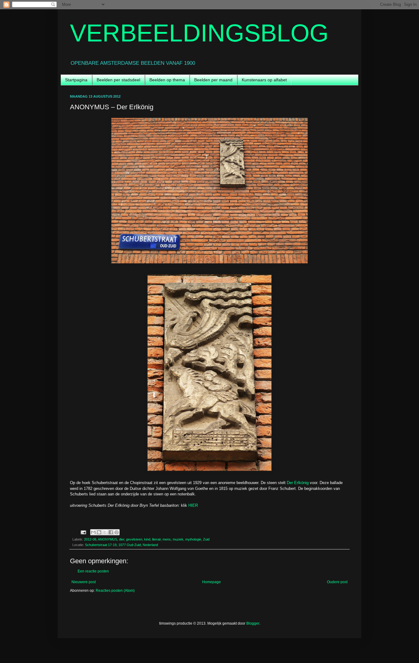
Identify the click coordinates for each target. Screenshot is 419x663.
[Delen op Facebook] (111, 532)
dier (121, 539)
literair (156, 539)
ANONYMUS (107, 539)
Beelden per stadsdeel (118, 79)
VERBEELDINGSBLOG (199, 33)
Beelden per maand (213, 79)
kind (147, 539)
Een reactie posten (93, 571)
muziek (178, 539)
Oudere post (337, 582)
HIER (193, 505)
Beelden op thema (167, 79)
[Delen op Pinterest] (116, 532)
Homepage (211, 582)
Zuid (206, 539)
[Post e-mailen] (83, 532)
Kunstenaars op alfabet (264, 79)
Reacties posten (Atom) (115, 590)
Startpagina (76, 79)
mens (167, 539)
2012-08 (90, 539)
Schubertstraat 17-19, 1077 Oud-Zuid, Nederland (121, 545)
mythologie (193, 539)
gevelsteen (134, 539)
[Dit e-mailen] (93, 532)
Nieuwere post (83, 582)
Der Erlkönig (298, 482)
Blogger (252, 623)
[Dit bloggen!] (99, 532)
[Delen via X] (105, 532)
